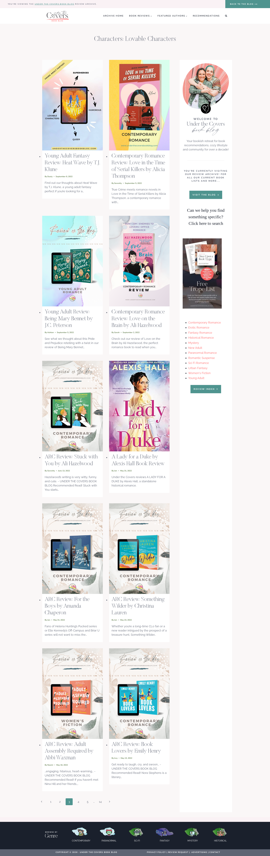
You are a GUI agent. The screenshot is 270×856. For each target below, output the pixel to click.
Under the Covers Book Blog (54, 4)
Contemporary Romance (204, 322)
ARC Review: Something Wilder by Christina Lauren (138, 606)
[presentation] (72, 105)
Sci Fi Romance (198, 363)
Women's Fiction (199, 373)
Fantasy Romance (200, 332)
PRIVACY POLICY (156, 852)
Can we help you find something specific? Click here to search (206, 217)
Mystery (193, 342)
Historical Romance (201, 337)
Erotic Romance (198, 327)
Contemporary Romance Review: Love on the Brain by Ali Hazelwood (138, 318)
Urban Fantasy (198, 368)
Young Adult (196, 378)
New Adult (195, 347)
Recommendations (206, 15)
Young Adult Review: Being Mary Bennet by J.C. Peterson (69, 318)
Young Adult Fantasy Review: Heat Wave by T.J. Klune (72, 162)
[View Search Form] (226, 16)
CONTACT (214, 852)
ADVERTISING (199, 852)
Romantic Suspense (201, 358)
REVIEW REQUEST (178, 852)
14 (100, 801)
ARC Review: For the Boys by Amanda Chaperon (67, 606)
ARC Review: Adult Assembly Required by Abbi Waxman (69, 751)
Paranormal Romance (202, 352)
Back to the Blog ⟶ (244, 4)
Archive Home (113, 15)
